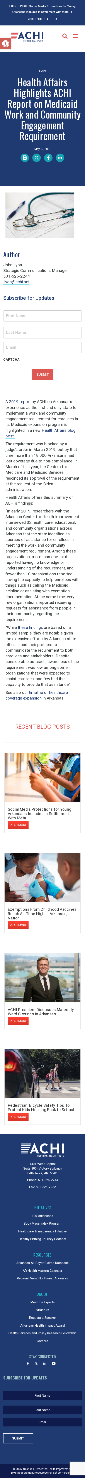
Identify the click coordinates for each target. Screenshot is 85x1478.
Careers (42, 1341)
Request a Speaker (42, 1318)
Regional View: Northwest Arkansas (42, 1278)
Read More (18, 825)
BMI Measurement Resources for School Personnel (42, 1472)
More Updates (37, 19)
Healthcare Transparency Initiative (42, 1231)
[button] (5, 43)
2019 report (20, 401)
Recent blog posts (42, 727)
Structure (42, 1310)
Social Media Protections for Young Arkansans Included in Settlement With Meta (39, 813)
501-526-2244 (48, 1180)
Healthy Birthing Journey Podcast (42, 1239)
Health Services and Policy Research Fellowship (42, 1333)
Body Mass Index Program (42, 1223)
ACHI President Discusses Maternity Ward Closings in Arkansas (41, 1011)
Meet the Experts (43, 1302)
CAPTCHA (11, 360)
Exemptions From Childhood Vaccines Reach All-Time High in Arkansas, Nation (42, 913)
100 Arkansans (42, 1216)
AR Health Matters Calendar (42, 1271)
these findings (30, 627)
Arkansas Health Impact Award (42, 1325)
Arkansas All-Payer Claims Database (42, 1263)
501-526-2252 (46, 1187)
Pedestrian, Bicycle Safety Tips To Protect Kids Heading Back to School (41, 1107)
